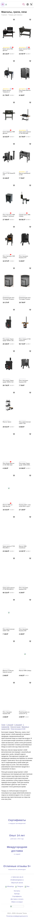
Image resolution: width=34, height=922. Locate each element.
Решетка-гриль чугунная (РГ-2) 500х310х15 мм (24, 712)
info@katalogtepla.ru (17, 880)
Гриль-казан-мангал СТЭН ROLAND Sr (9, 588)
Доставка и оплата (17, 899)
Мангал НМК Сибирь (25, 670)
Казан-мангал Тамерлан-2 (7, 91)
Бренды (17, 893)
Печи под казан (15, 727)
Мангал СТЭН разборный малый (8, 671)
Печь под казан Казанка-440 (23, 381)
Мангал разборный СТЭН (24, 173)
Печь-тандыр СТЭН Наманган (25, 339)
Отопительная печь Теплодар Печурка (25, 298)
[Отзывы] (17, 907)
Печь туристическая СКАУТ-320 (25, 422)
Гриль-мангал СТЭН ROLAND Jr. (9, 546)
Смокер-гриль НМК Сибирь (24, 215)
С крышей (9, 725)
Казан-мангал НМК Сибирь (24, 49)
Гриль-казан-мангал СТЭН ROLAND (25, 132)
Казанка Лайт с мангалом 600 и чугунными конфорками (25, 505)
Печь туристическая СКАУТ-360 (9, 629)
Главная (4, 15)
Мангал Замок (7, 422)
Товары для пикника (15, 15)
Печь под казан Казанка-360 (23, 629)
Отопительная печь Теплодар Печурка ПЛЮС (8, 298)
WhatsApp (10, 886)
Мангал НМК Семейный (22, 546)
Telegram (20, 886)
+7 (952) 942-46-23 (17, 877)
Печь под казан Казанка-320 (23, 588)
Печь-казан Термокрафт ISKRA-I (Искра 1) (8, 339)
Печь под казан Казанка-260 (7, 712)
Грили (3, 725)
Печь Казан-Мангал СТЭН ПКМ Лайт (8, 464)
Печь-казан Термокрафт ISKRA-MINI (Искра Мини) (24, 464)
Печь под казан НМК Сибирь (9, 256)
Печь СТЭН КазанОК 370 (9, 173)
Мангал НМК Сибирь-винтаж (8, 505)
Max (27, 886)
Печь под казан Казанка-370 (23, 256)
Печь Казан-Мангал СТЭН (25, 91)
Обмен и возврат (17, 902)
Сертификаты (17, 896)
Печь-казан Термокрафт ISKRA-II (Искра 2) (8, 381)
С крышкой (18, 725)
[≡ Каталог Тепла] (6, 4)
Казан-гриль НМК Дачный (8, 49)
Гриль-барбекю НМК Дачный (9, 132)
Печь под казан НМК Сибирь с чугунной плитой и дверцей (9, 215)
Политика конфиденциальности (17, 916)
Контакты (17, 891)
